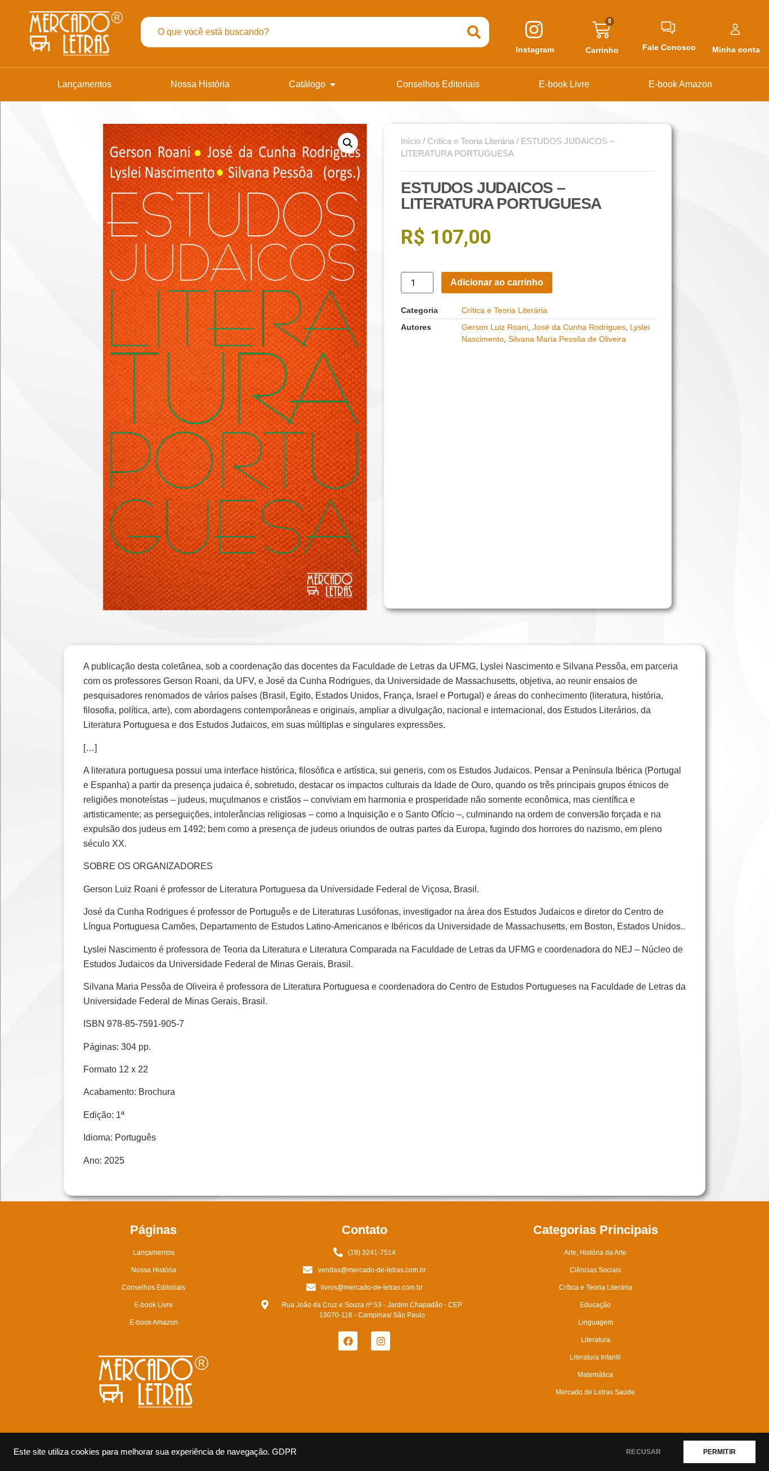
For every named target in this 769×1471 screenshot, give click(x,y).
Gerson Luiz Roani (495, 327)
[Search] (474, 32)
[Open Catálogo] (332, 84)
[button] (348, 143)
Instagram (535, 49)
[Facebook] (347, 1341)
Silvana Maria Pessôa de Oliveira (567, 338)
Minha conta (736, 49)
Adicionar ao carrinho (496, 282)
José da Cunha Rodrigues (579, 327)
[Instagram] (380, 1341)
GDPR (284, 1451)
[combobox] (299, 32)
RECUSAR (643, 1452)
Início (411, 141)
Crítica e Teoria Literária (470, 141)
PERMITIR (719, 1452)
